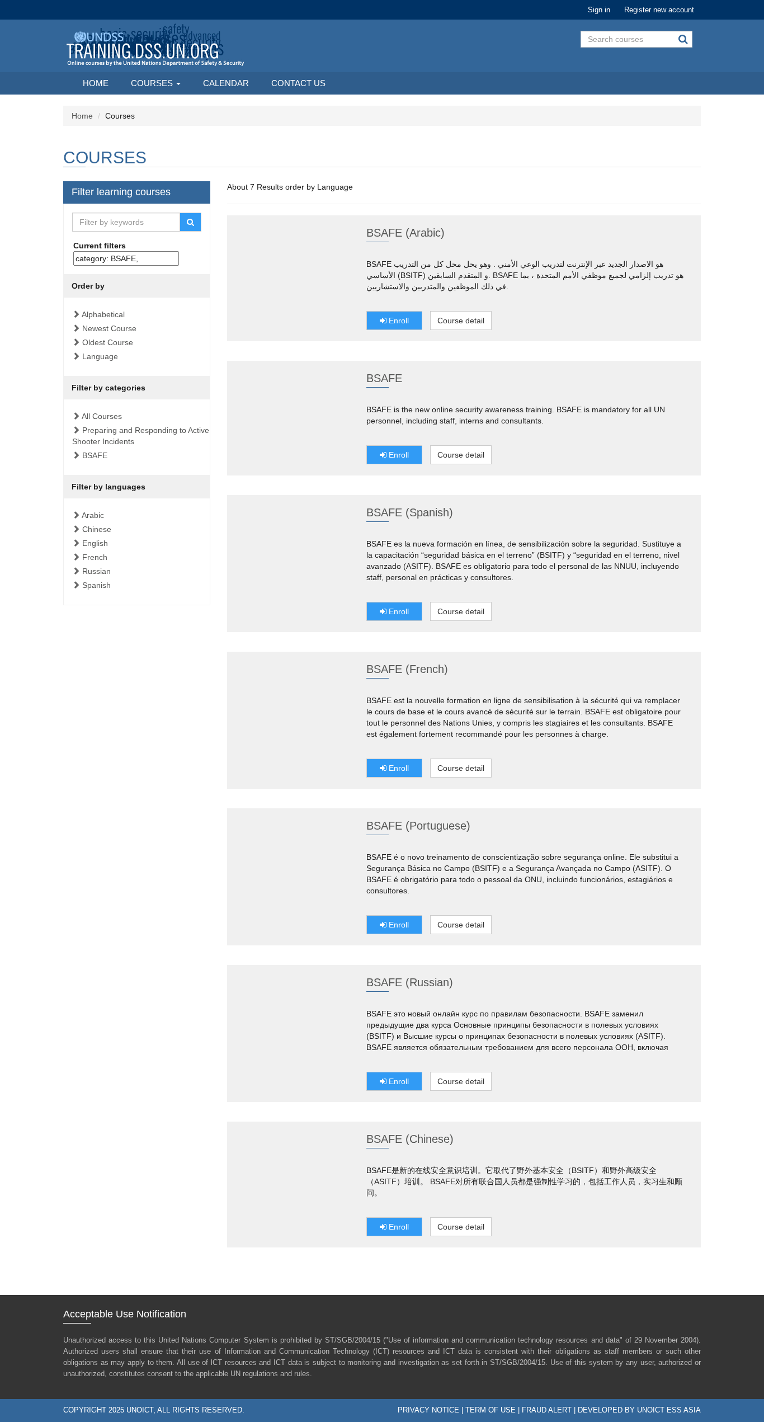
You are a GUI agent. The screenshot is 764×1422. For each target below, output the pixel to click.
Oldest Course (107, 342)
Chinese (96, 529)
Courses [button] (153, 83)
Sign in (599, 10)
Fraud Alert (547, 1410)
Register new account (659, 10)
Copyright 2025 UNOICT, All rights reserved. (153, 1410)
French (94, 557)
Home (96, 83)
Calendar (226, 83)
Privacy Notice (428, 1410)
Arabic (93, 515)
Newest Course (109, 328)
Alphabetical (103, 314)
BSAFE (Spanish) (409, 512)
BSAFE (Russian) (409, 982)
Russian (96, 571)
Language (100, 356)
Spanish (96, 585)
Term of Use (490, 1410)
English (95, 543)
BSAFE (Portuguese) (418, 826)
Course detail (460, 320)
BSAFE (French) (407, 669)
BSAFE (94, 455)
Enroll (397, 320)
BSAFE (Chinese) (410, 1139)
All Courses (102, 416)
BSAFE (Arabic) (405, 233)
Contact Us (298, 83)
